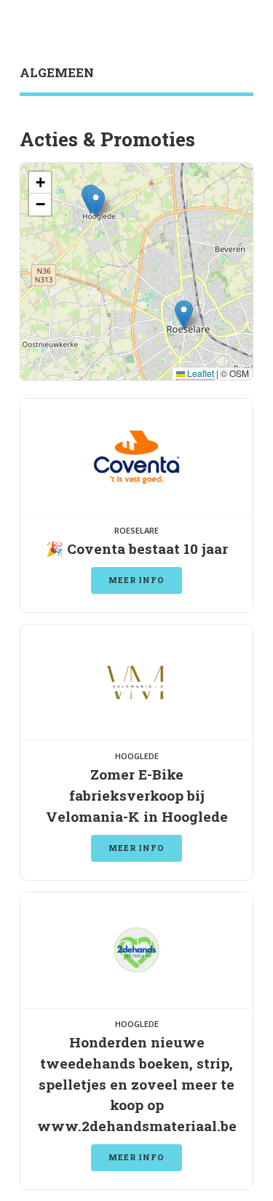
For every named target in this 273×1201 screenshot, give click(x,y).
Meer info (136, 580)
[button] (184, 315)
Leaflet (199, 373)
